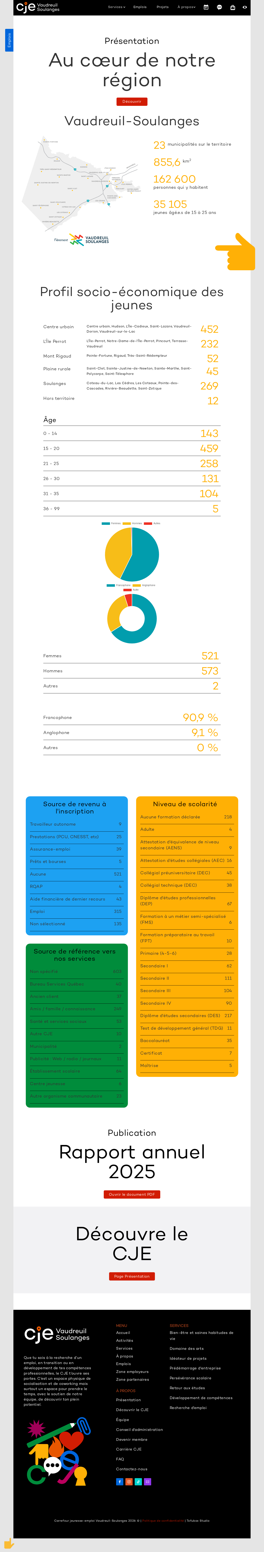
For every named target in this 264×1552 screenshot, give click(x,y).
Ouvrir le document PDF (132, 1194)
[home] (37, 7)
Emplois (9, 40)
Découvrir (132, 101)
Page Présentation (132, 1276)
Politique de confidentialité (163, 1520)
